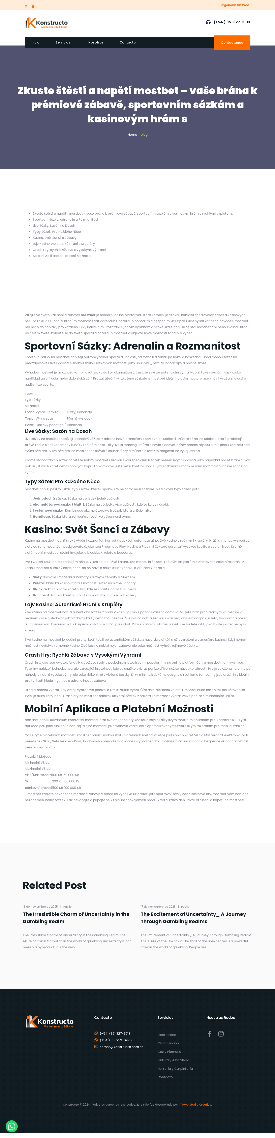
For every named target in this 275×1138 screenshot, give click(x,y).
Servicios (63, 42)
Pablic (67, 907)
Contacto (128, 42)
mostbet (88, 315)
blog (144, 134)
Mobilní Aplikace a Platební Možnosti (62, 255)
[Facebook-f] (210, 1034)
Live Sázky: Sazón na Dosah (54, 225)
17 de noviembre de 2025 (158, 907)
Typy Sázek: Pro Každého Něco (57, 231)
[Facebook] (33, 6)
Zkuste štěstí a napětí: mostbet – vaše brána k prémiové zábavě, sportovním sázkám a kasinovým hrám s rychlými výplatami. (133, 213)
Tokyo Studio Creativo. (196, 1105)
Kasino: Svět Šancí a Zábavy (55, 237)
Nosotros (95, 42)
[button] (12, 1126)
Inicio (35, 42)
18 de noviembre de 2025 (40, 907)
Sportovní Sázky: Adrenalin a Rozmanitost (65, 219)
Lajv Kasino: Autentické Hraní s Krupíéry (64, 243)
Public (185, 907)
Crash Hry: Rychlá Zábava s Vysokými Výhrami (69, 249)
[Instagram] (26, 6)
